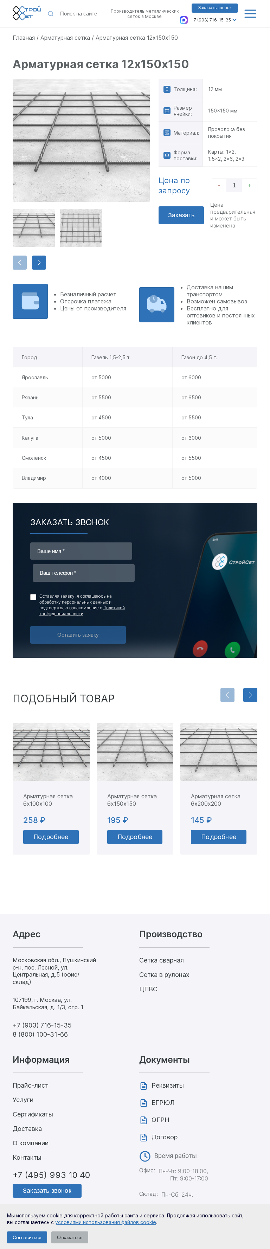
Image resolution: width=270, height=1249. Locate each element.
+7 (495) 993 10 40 (51, 1175)
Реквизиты (168, 1085)
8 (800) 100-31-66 (40, 1034)
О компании (31, 1143)
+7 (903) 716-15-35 (211, 19)
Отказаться (70, 1237)
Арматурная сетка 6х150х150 (132, 800)
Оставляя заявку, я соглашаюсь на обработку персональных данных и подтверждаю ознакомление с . (82, 604)
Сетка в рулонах (164, 974)
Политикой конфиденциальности (82, 610)
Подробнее (51, 837)
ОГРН (160, 1120)
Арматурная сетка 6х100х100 (48, 800)
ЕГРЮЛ (163, 1102)
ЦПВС (148, 989)
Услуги (23, 1099)
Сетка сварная (161, 960)
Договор (165, 1137)
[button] (39, 263)
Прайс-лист (31, 1085)
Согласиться (27, 1237)
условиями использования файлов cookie (105, 1222)
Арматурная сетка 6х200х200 (215, 800)
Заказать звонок (214, 7)
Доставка (27, 1128)
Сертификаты (33, 1114)
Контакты (27, 1157)
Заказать (181, 215)
